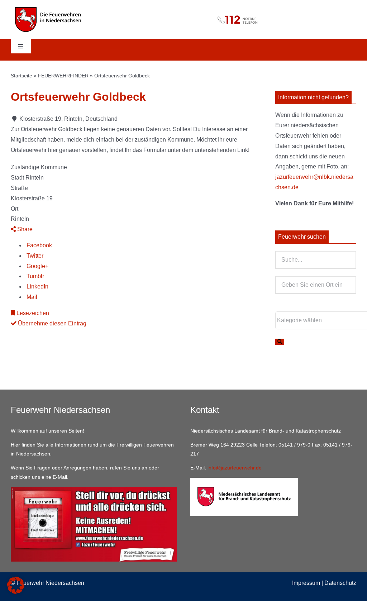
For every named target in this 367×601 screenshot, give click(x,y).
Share (24, 229)
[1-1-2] (184, 12)
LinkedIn (36, 286)
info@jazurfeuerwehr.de (235, 468)
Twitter (34, 256)
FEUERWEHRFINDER (63, 75)
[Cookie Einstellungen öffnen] (15, 592)
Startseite (21, 75)
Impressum (306, 583)
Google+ (36, 266)
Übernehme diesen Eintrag (51, 323)
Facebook (38, 245)
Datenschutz (340, 583)
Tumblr (34, 276)
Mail (31, 297)
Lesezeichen (32, 313)
